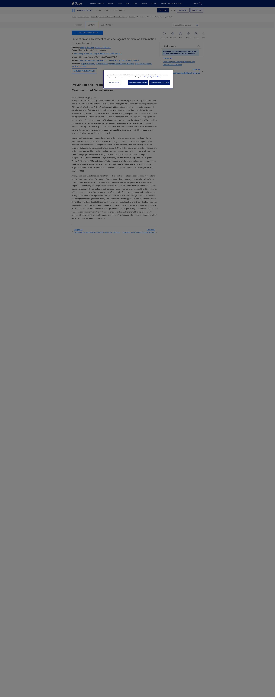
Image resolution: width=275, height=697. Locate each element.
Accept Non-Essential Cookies (160, 82)
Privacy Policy (148, 77)
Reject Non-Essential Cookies (138, 82)
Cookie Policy (157, 77)
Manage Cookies (114, 82)
